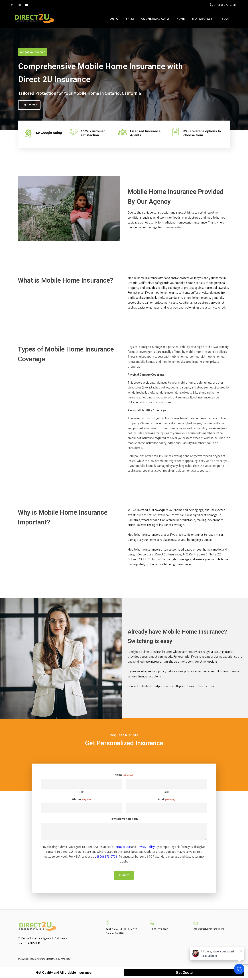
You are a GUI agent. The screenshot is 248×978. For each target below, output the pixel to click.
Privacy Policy (146, 847)
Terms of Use (122, 847)
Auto (114, 19)
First (81, 791)
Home (180, 19)
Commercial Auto (155, 19)
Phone (81, 799)
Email (166, 799)
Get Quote (184, 972)
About (225, 19)
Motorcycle (202, 19)
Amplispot (66, 958)
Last (166, 791)
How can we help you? (124, 819)
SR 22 (130, 19)
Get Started (29, 105)
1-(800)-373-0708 (105, 857)
